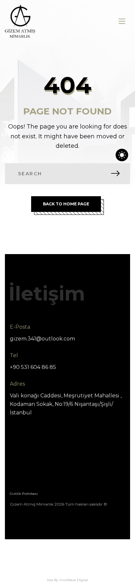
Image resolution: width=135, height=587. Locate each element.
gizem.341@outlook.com (42, 339)
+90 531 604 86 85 (33, 367)
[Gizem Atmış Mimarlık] (20, 21)
